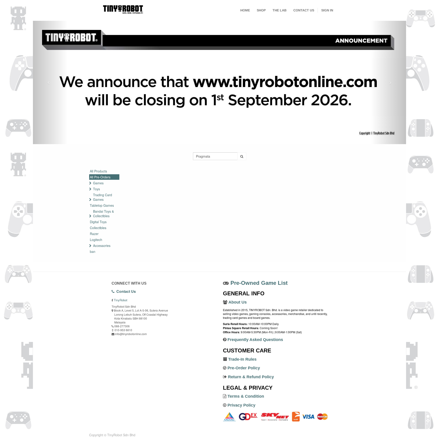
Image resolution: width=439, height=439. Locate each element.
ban (92, 251)
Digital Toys (98, 222)
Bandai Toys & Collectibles (103, 213)
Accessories (101, 245)
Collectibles (98, 227)
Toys (96, 189)
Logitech (96, 239)
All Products (98, 171)
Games (98, 183)
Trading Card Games (102, 197)
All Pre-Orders (100, 177)
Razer (94, 233)
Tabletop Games (102, 205)
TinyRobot (120, 300)
